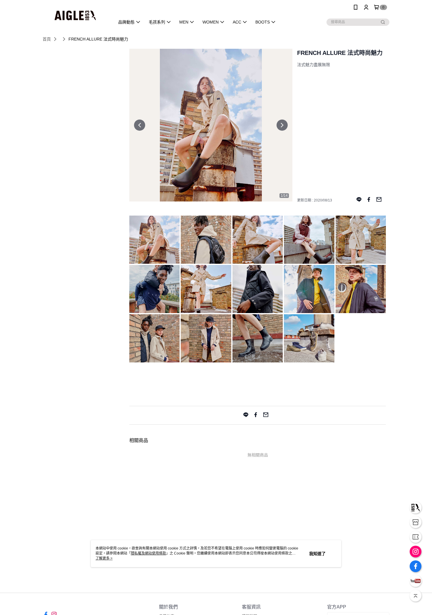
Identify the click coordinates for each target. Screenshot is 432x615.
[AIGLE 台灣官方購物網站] (75, 15)
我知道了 (317, 553)
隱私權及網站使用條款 (148, 553)
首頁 (47, 39)
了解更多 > (104, 558)
